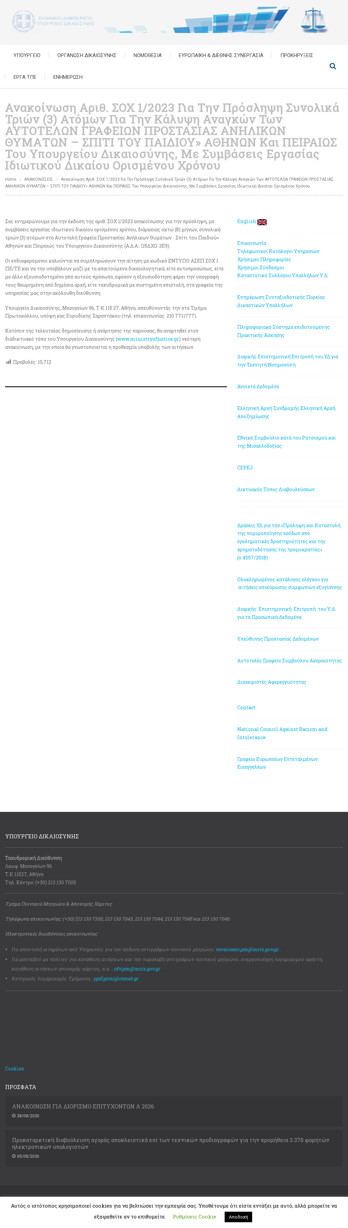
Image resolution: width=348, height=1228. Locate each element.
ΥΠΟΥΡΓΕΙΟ (27, 55)
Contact (246, 707)
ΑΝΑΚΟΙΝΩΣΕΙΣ (38, 179)
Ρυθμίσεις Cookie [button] (194, 1216)
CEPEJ (245, 467)
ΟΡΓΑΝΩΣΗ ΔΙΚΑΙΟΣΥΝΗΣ (87, 55)
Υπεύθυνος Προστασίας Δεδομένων (278, 639)
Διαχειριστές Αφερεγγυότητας (272, 682)
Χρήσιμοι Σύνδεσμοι (260, 267)
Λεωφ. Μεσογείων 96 (28, 866)
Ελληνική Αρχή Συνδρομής (268, 408)
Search (333, 66)
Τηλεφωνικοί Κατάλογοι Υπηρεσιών (278, 251)
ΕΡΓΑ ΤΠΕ (25, 77)
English (246, 221)
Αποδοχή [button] (238, 1217)
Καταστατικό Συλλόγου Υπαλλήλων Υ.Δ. (283, 275)
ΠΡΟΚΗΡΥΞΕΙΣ (296, 55)
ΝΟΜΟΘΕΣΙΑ (148, 55)
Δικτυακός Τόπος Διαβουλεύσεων (276, 489)
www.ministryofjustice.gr (148, 339)
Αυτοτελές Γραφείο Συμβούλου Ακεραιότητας (289, 660)
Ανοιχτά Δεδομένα (258, 386)
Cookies (14, 1068)
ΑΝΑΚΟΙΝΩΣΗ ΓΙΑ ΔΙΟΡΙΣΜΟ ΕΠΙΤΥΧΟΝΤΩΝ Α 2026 (83, 1106)
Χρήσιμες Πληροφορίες (264, 259)
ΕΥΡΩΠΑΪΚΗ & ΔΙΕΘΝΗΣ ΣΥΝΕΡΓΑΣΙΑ (221, 55)
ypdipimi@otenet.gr (115, 978)
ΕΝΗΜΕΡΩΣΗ (68, 77)
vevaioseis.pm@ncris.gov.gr (246, 949)
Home (10, 179)
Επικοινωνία (251, 243)
